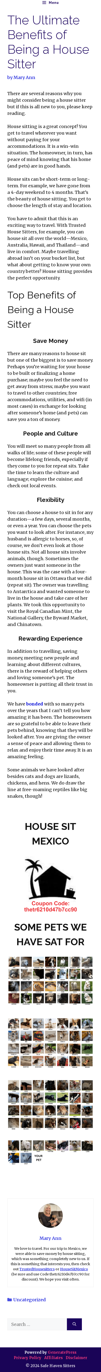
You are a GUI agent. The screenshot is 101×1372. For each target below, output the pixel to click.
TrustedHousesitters (36, 1269)
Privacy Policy (28, 1357)
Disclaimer (76, 1357)
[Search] (74, 1324)
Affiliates (53, 1357)
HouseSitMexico (74, 1269)
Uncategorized (29, 1299)
